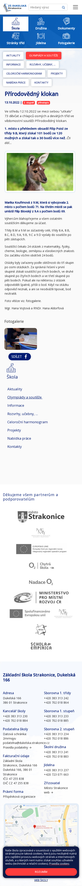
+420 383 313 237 (56, 770)
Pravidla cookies (59, 863)
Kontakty (41, 82)
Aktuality (13, 55)
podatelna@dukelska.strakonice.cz (26, 743)
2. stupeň (29, 102)
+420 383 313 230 (15, 716)
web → (48, 792)
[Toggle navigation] (75, 7)
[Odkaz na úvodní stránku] (14, 7)
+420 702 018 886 (56, 738)
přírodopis (43, 102)
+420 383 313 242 (56, 698)
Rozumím (41, 872)
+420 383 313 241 (56, 752)
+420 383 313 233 (56, 716)
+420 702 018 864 (56, 702)
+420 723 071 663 (56, 774)
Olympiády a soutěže (43, 55)
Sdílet (17, 356)
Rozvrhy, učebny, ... (43, 64)
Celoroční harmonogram (24, 73)
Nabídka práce (15, 82)
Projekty (57, 73)
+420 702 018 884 (15, 721)
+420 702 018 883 (56, 756)
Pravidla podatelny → (17, 747)
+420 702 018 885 (56, 721)
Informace (13, 64)
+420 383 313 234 (56, 734)
